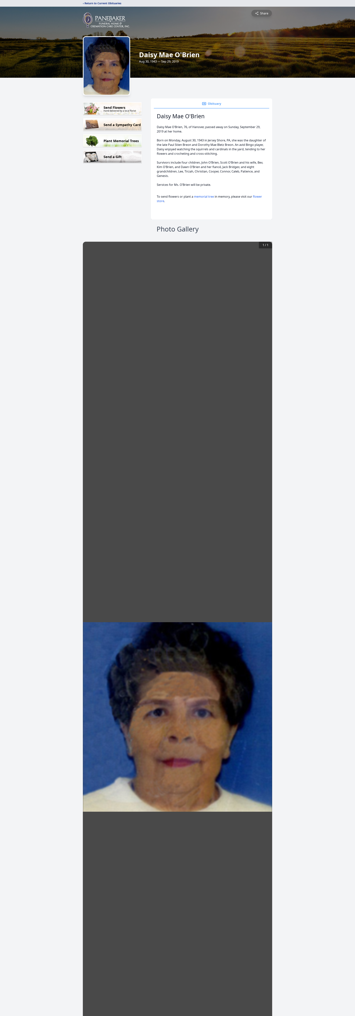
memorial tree (204, 197)
